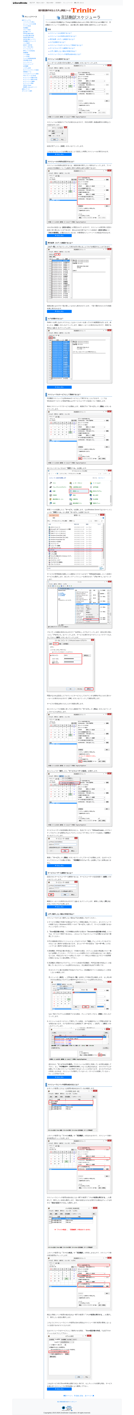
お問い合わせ (80, 2)
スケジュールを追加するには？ (61, 33)
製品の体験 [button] (50, 2)
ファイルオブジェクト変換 (30, 74)
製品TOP (32, 2)
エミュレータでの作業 (29, 24)
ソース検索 (26, 54)
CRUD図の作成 (27, 60)
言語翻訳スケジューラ (29, 41)
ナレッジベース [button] (67, 2)
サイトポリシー (72, 1401)
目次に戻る (60, 154)
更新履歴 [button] (58, 2)
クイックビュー (27, 62)
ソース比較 (26, 56)
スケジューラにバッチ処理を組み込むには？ (65, 54)
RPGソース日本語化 (29, 51)
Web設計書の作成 (28, 37)
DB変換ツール (27, 72)
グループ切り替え (28, 47)
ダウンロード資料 (27, 91)
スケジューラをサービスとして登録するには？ (66, 45)
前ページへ (69, 1396)
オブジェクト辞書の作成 (30, 77)
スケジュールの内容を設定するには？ (63, 36)
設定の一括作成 (27, 45)
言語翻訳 (25, 28)
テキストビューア (28, 64)
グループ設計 (27, 29)
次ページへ (89, 1396)
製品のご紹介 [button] (40, 2)
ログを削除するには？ (58, 42)
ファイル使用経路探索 (29, 58)
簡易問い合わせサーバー (30, 87)
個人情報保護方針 (62, 1401)
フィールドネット (28, 49)
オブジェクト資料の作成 (30, 79)
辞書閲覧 (25, 52)
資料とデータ (26, 89)
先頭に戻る (79, 1396)
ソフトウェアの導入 (29, 22)
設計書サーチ (27, 31)
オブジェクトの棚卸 (29, 81)
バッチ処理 (26, 43)
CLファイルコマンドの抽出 (31, 70)
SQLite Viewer (27, 85)
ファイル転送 (27, 26)
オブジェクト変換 (28, 83)
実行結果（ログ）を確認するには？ (62, 39)
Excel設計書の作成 (28, 35)
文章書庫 (25, 66)
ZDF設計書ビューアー (29, 39)
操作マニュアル (26, 20)
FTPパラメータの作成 (29, 75)
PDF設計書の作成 (28, 33)
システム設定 (27, 68)
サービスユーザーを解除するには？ (62, 48)
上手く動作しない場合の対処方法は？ (63, 51)
